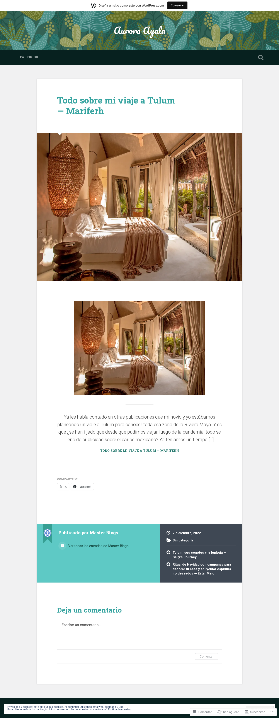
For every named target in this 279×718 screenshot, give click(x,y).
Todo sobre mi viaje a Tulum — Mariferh (116, 105)
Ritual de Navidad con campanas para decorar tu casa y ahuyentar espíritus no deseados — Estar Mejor (202, 569)
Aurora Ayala (139, 30)
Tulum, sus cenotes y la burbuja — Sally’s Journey (199, 555)
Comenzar (177, 5)
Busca (260, 57)
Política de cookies (119, 709)
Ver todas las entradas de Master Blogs (98, 546)
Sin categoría (183, 540)
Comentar (207, 656)
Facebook (29, 57)
